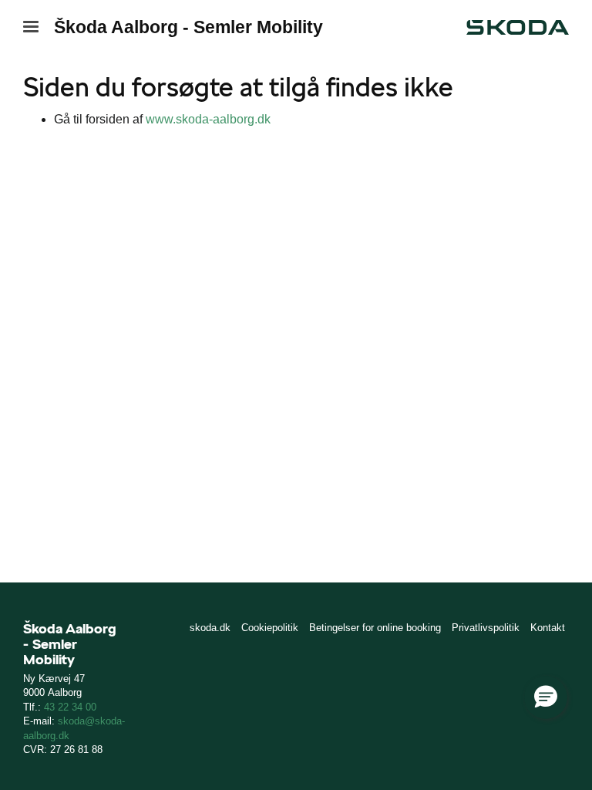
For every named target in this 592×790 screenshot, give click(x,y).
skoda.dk (210, 627)
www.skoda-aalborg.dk (208, 119)
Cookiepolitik (269, 627)
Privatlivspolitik (486, 627)
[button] (545, 697)
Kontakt (547, 627)
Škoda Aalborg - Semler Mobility (188, 27)
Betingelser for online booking (375, 627)
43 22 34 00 (70, 707)
